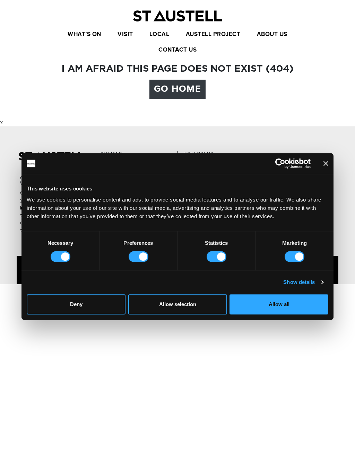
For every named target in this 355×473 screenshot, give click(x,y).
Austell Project (213, 34)
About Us (272, 34)
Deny (76, 304)
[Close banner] (325, 163)
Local (159, 34)
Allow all (279, 304)
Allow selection (177, 304)
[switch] (138, 256)
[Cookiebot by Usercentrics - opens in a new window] (280, 163)
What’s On (84, 34)
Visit (125, 34)
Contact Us (177, 49)
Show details (299, 282)
